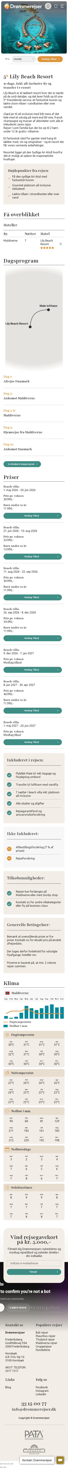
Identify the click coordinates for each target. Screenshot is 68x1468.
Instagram (42, 1390)
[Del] (8, 1463)
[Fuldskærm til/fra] (4, 1463)
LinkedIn (41, 1394)
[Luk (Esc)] (11, 1463)
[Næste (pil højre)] (4, 1467)
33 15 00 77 (34, 1403)
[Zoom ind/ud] (1, 1463)
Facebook (42, 1387)
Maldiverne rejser (46, 1343)
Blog (8, 1387)
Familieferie (43, 1349)
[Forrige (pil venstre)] (1, 1467)
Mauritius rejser (45, 1336)
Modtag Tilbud (49, 59)
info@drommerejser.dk (34, 1409)
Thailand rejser (45, 1339)
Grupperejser (44, 1346)
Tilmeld (33, 1272)
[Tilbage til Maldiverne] (7, 59)
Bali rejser (42, 1332)
